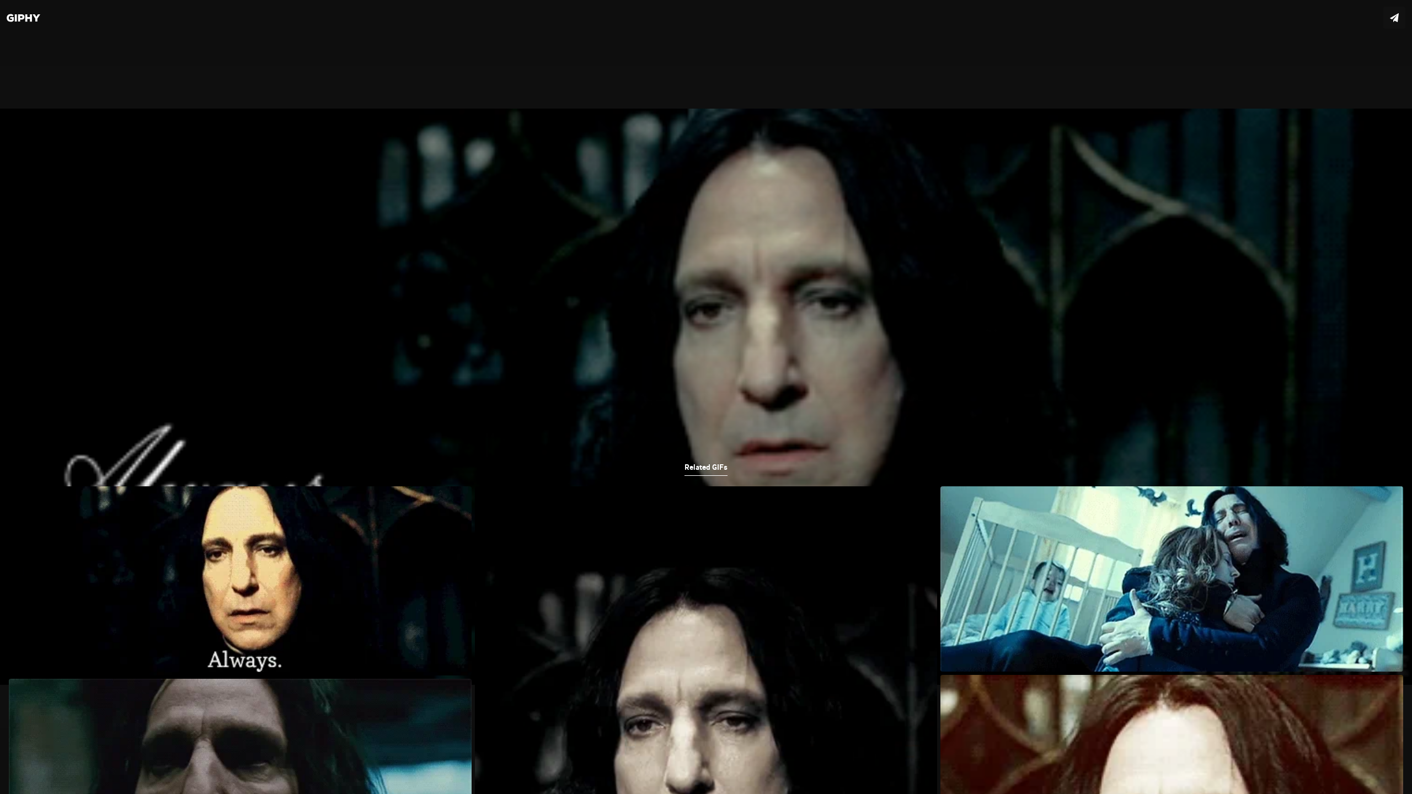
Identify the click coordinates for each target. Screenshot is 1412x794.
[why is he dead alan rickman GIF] (706, 397)
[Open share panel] (1394, 18)
